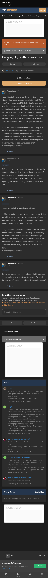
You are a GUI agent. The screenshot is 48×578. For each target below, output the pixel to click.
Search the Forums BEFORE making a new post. (21, 43)
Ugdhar (12, 401)
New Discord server (13, 339)
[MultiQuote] (3, 151)
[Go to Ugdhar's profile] (4, 388)
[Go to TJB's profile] (4, 457)
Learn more (4, 4)
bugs (10, 388)
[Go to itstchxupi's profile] (4, 407)
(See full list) (39, 492)
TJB (11, 472)
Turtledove (10, 70)
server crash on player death (19, 439)
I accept (41, 566)
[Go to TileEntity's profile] (4, 439)
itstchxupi (13, 433)
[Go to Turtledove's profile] (3, 70)
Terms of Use (6, 569)
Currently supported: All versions (18, 51)
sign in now (13, 300)
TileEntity (13, 452)
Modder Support (27, 70)
